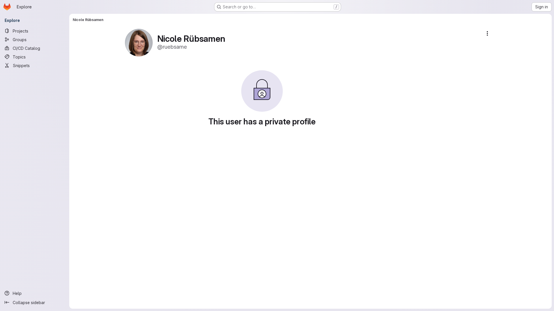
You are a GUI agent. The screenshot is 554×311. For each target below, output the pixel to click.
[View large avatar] (139, 42)
